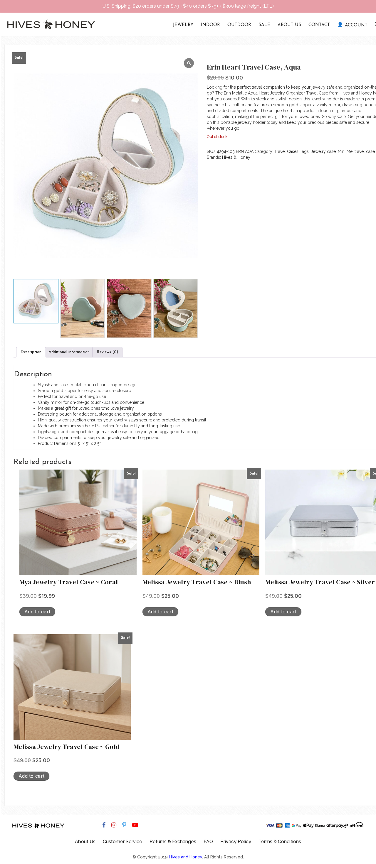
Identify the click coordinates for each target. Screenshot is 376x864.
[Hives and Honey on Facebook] (103, 825)
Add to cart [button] (37, 612)
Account (356, 25)
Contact (319, 25)
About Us (289, 25)
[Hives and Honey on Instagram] (113, 825)
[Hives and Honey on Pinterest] (124, 825)
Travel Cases (286, 151)
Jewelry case (323, 151)
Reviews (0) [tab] (107, 352)
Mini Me (345, 151)
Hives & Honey (236, 157)
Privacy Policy (235, 841)
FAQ (208, 841)
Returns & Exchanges (173, 841)
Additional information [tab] (69, 352)
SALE (264, 25)
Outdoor (239, 25)
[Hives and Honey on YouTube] (135, 825)
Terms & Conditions (279, 841)
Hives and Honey (185, 857)
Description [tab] (31, 352)
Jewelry (183, 25)
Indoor (210, 25)
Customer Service (122, 841)
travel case (365, 151)
